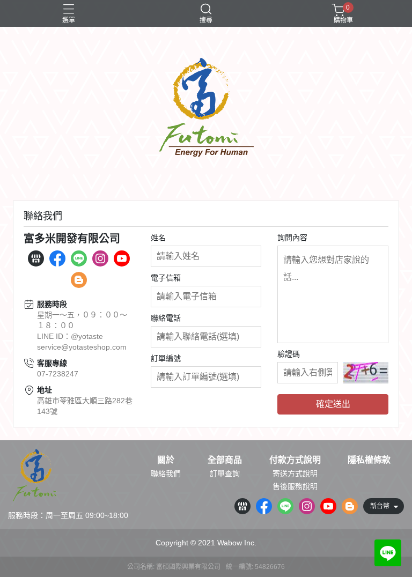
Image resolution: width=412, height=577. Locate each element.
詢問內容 (292, 237)
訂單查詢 (225, 473)
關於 (165, 460)
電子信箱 (166, 277)
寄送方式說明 (295, 473)
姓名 (158, 237)
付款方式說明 (295, 460)
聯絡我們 (166, 473)
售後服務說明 (295, 486)
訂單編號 (166, 358)
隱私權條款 (369, 460)
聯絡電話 (166, 318)
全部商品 (225, 460)
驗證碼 (288, 354)
